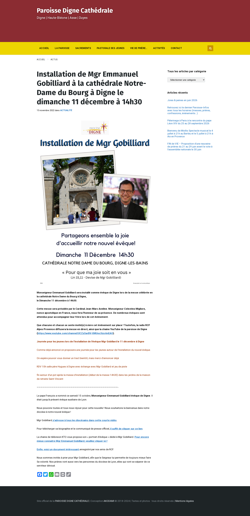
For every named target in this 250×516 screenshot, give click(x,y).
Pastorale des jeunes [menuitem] (110, 48)
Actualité (66, 110)
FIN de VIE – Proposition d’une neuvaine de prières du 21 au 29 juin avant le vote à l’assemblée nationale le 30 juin (189, 146)
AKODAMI (109, 500)
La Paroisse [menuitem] (62, 48)
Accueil (41, 59)
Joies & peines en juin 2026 (182, 100)
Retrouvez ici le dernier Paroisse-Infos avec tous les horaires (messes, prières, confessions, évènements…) (188, 110)
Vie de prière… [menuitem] (138, 48)
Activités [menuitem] (159, 48)
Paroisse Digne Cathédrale (75, 10)
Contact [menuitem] (176, 48)
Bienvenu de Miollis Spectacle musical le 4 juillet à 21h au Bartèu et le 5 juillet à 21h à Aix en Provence (190, 133)
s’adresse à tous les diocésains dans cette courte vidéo (84, 420)
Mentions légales (184, 500)
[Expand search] (210, 48)
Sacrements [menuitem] (83, 48)
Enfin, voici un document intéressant (58, 449)
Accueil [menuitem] (44, 48)
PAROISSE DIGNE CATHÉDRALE (72, 500)
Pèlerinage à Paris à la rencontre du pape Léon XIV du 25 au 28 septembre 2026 (189, 122)
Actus (54, 59)
